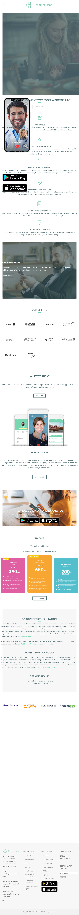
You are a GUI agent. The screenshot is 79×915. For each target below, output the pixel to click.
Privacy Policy (50, 667)
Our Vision (28, 867)
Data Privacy (29, 871)
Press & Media (48, 879)
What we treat (26, 636)
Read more (7, 275)
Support (46, 856)
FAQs (45, 871)
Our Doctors (47, 863)
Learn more (39, 598)
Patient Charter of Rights (31, 888)
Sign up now (39, 107)
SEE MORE (39, 395)
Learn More (39, 477)
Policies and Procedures (29, 644)
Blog (26, 863)
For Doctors (28, 856)
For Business (29, 860)
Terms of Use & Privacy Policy (30, 876)
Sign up (45, 875)
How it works (48, 867)
